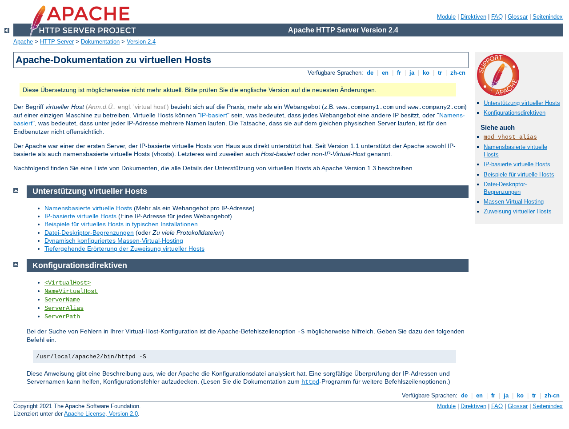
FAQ (497, 16)
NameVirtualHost (71, 291)
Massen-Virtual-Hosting (514, 201)
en (385, 72)
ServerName (62, 299)
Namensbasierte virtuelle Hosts (88, 208)
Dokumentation (100, 41)
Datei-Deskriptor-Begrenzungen (505, 188)
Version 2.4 (141, 41)
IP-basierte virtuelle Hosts (517, 164)
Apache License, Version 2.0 (101, 413)
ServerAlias (64, 308)
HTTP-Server (57, 41)
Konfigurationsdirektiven (514, 112)
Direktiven (473, 16)
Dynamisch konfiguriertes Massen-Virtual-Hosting (113, 240)
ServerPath (62, 316)
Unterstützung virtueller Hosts (522, 103)
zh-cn (458, 72)
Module (446, 16)
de (370, 72)
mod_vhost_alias (510, 137)
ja (412, 72)
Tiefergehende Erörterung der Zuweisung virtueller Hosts (124, 248)
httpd (310, 381)
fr (399, 72)
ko (426, 72)
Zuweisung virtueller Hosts (518, 211)
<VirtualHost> (67, 282)
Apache (23, 41)
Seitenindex (548, 16)
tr (440, 72)
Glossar (518, 16)
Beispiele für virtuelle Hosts (519, 174)
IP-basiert (213, 115)
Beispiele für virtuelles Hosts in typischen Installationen (121, 224)
